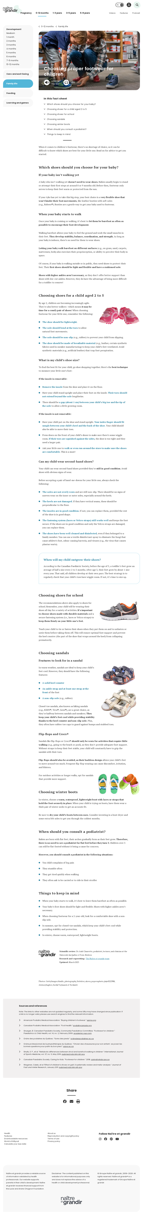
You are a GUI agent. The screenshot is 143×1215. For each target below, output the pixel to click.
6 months (11, 56)
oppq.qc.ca (68, 1046)
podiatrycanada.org (82, 1025)
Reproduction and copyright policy (63, 1136)
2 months (11, 41)
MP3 (73, 82)
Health (7, 1133)
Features (124, 13)
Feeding (10, 93)
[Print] (78, 1101)
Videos (112, 13)
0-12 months (42, 13)
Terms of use (53, 1138)
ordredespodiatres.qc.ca (82, 1038)
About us (52, 1133)
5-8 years (85, 13)
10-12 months (12, 64)
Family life (63, 26)
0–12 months (47, 26)
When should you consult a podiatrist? (67, 129)
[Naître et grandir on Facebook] (105, 1139)
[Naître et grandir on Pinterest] (111, 1139)
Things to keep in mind (58, 134)
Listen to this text (55, 82)
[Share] (65, 1101)
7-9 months (12, 60)
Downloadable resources (16, 1138)
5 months (11, 52)
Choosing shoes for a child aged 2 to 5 (67, 109)
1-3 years (57, 13)
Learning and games (17, 102)
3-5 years (71, 13)
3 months (11, 44)
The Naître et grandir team (97, 958)
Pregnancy (26, 13)
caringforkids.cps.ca (100, 1059)
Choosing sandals (56, 119)
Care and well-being (17, 74)
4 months (11, 48)
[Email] (71, 1101)
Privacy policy (54, 1141)
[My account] (129, 5)
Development (14, 29)
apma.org (91, 1020)
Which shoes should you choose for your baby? (71, 104)
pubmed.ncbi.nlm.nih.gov (73, 1054)
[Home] (12, 9)
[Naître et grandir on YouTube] (117, 1139)
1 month (10, 37)
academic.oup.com (82, 1033)
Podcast (136, 13)
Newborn (10, 33)
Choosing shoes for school (60, 114)
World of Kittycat (11, 1141)
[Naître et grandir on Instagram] (100, 1139)
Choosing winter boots (58, 124)
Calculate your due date (15, 1144)
